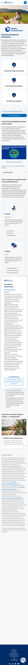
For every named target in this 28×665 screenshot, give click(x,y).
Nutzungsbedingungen (14, 654)
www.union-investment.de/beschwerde (11, 498)
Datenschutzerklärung (9, 289)
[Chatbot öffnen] (23, 660)
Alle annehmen (14, 383)
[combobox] (14, 111)
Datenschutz (14, 652)
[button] (14, 172)
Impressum (14, 650)
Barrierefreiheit (14, 660)
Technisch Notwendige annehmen (14, 379)
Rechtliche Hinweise (14, 656)
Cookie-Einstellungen (14, 376)
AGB (14, 658)
